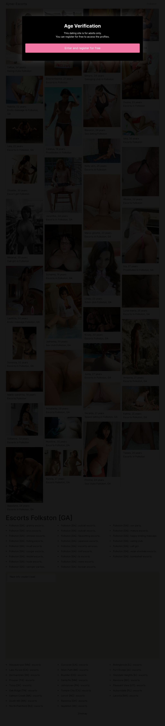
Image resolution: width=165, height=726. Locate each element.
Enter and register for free (82, 48)
